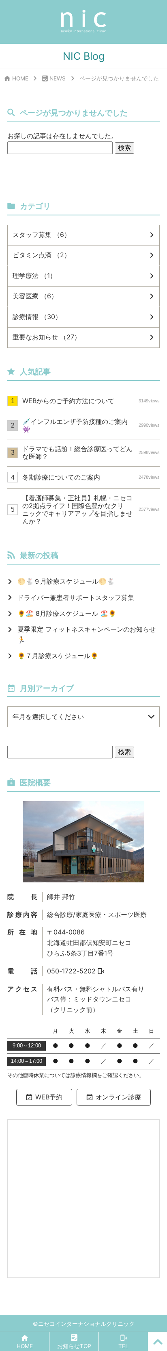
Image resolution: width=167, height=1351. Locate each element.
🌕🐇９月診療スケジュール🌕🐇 (66, 581)
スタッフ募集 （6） (42, 234)
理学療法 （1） (34, 276)
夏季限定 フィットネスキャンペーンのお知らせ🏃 (86, 634)
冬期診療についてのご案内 (90, 477)
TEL (123, 1346)
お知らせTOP (74, 1346)
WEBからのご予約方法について (90, 401)
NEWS (57, 78)
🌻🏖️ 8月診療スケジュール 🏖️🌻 (66, 613)
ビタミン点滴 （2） (42, 255)
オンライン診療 (118, 1097)
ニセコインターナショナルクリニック (86, 1324)
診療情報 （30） (37, 317)
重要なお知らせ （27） (47, 337)
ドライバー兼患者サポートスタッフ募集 (75, 597)
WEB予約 (48, 1097)
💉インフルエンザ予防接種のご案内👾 (90, 425)
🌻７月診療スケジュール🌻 (57, 656)
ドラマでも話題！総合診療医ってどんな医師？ (90, 452)
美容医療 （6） (35, 296)
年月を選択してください (48, 716)
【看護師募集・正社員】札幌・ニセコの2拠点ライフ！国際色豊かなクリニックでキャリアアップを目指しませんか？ (90, 510)
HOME (20, 78)
